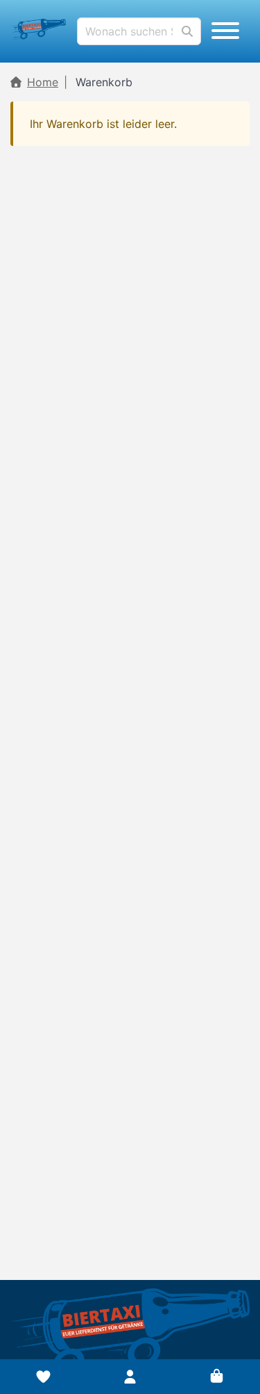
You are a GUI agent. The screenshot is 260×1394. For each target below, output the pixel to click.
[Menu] (225, 31)
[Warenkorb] (216, 1376)
